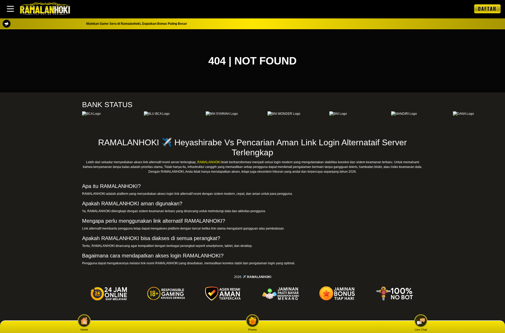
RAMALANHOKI (208, 162)
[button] (10, 9)
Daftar (487, 9)
